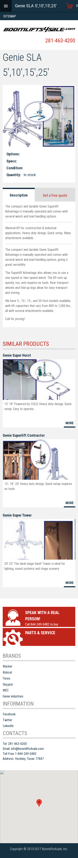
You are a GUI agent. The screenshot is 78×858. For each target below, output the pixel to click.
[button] (39, 803)
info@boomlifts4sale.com (27, 749)
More (70, 423)
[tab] (19, 195)
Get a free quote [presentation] (55, 195)
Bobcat (7, 672)
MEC (6, 690)
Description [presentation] (19, 195)
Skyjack (8, 684)
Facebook (9, 714)
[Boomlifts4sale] (39, 29)
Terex (6, 678)
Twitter (7, 720)
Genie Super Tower (17, 515)
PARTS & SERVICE (40, 632)
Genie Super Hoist (17, 355)
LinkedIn (8, 726)
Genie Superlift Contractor (24, 435)
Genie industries (13, 696)
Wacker (7, 666)
